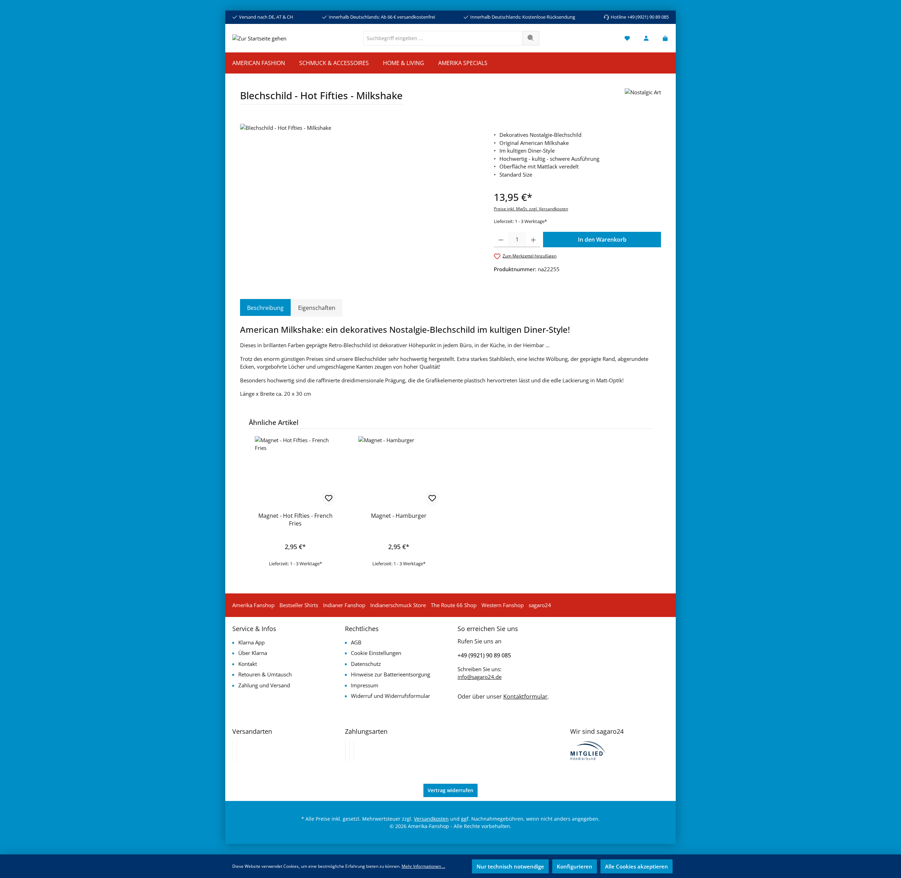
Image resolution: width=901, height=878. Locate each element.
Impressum (364, 685)
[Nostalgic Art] (643, 99)
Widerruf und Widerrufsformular (390, 695)
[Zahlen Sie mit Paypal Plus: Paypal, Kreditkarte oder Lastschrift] (353, 751)
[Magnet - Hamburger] (398, 471)
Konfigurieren (574, 866)
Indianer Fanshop (344, 605)
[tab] (265, 308)
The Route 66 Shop (454, 605)
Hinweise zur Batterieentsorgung (390, 674)
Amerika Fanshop (253, 605)
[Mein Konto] (646, 38)
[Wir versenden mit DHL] (232, 751)
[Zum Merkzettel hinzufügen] (329, 498)
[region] (360, 199)
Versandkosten (431, 818)
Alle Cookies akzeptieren (636, 866)
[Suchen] (530, 38)
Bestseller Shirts (298, 605)
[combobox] (443, 38)
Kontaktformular (525, 696)
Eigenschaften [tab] (316, 308)
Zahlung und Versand (264, 685)
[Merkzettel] (627, 38)
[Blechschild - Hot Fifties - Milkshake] (359, 199)
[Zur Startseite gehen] (259, 38)
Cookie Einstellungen (376, 652)
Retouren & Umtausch (265, 674)
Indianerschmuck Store (398, 605)
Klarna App (251, 642)
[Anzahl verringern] (501, 239)
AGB (356, 642)
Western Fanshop (502, 605)
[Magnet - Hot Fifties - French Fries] (295, 471)
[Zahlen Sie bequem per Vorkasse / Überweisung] (349, 751)
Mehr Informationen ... (423, 866)
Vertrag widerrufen (450, 790)
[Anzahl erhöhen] (533, 239)
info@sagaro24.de (480, 676)
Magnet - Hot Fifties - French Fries (295, 519)
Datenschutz (366, 663)
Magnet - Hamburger (399, 516)
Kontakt (247, 663)
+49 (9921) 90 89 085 (484, 655)
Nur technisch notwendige (510, 866)
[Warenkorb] (663, 38)
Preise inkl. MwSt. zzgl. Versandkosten (531, 209)
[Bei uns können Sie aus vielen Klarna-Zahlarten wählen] (345, 751)
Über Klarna (252, 652)
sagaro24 (540, 605)
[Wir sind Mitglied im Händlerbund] (588, 749)
